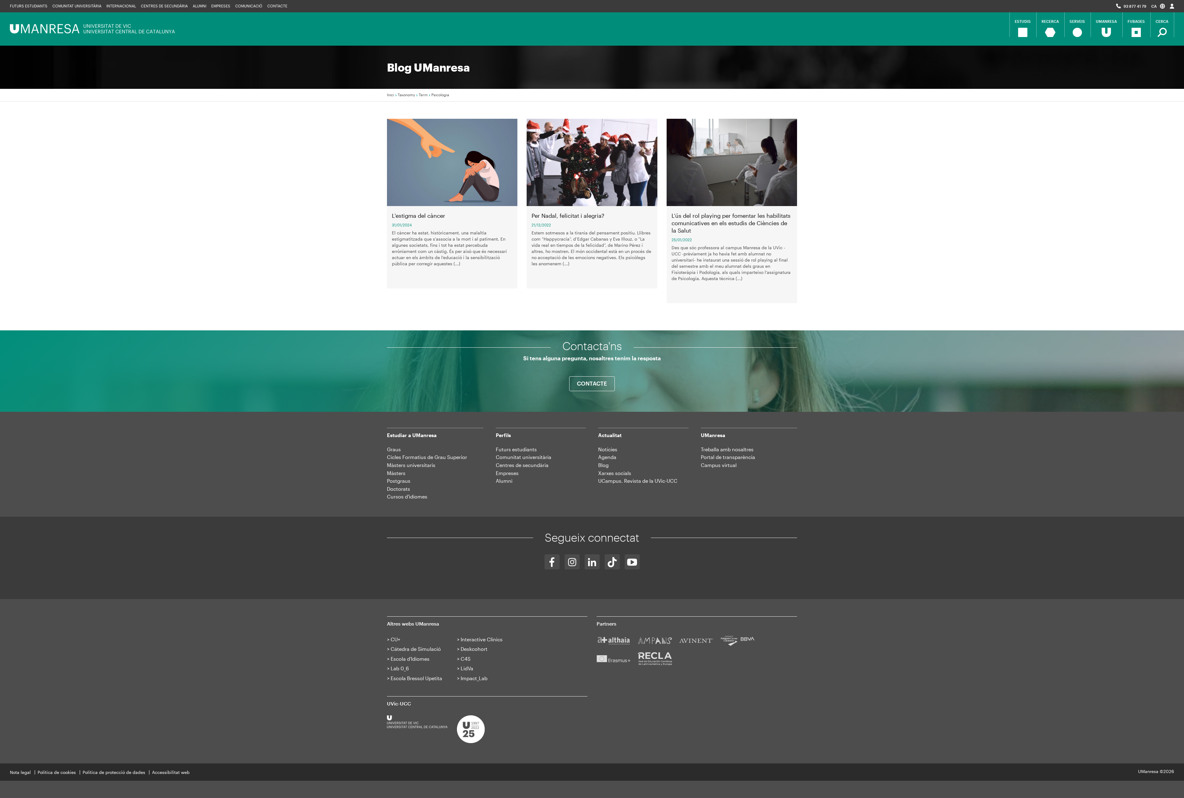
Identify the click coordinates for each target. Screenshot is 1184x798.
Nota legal (20, 772)
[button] (1158, 6)
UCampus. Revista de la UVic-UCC (637, 481)
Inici (390, 95)
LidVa (467, 668)
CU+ (395, 639)
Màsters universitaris (411, 465)
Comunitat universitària (76, 6)
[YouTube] (632, 561)
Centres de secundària (164, 6)
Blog (603, 465)
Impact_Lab (474, 678)
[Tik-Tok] (612, 561)
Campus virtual (719, 465)
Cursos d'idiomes (407, 496)
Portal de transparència (728, 457)
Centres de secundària (522, 465)
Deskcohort (474, 649)
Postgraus (398, 481)
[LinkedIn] (592, 561)
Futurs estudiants (28, 6)
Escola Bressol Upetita (416, 678)
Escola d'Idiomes (410, 659)
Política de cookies (57, 772)
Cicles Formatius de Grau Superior (427, 457)
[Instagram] (572, 561)
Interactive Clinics (482, 639)
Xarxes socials (614, 473)
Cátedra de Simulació (416, 649)
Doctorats (398, 489)
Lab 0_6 (400, 668)
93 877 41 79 (1135, 6)
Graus (394, 449)
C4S (466, 659)
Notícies (607, 449)
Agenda (607, 457)
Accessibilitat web (171, 772)
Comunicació (248, 6)
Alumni (199, 6)
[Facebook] (552, 561)
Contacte (277, 6)
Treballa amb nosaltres (727, 449)
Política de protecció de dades (114, 772)
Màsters (396, 473)
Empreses (220, 6)
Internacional (121, 6)
